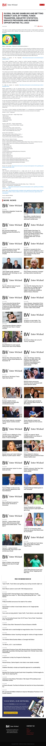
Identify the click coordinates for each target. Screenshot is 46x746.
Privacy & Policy (30, 734)
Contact (28, 731)
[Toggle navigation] (42, 5)
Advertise (29, 730)
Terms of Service (30, 732)
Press (28, 728)
